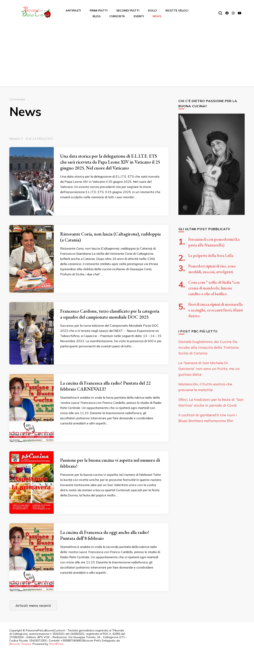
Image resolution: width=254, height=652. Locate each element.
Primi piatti (99, 10)
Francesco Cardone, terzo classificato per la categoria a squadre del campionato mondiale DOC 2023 (109, 314)
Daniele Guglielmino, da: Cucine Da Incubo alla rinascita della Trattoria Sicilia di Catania (208, 347)
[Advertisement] (127, 53)
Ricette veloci (176, 10)
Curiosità (117, 16)
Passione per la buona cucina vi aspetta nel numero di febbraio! (110, 463)
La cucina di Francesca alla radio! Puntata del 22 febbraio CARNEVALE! (105, 386)
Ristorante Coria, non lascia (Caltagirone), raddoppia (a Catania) (110, 237)
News (157, 16)
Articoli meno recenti (33, 605)
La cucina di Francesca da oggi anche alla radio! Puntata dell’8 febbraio (104, 535)
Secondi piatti (127, 10)
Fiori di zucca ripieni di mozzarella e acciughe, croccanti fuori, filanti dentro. (215, 310)
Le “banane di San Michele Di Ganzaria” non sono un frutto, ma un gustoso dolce (209, 369)
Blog (97, 16)
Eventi (139, 16)
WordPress (56, 644)
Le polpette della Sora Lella (210, 255)
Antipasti (73, 10)
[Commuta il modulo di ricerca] (220, 13)
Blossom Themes (20, 644)
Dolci (152, 10)
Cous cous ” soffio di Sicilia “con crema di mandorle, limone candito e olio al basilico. (214, 288)
